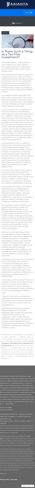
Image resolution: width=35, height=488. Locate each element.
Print (5, 33)
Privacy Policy (5, 479)
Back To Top (27, 486)
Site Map (14, 479)
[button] (28, 12)
